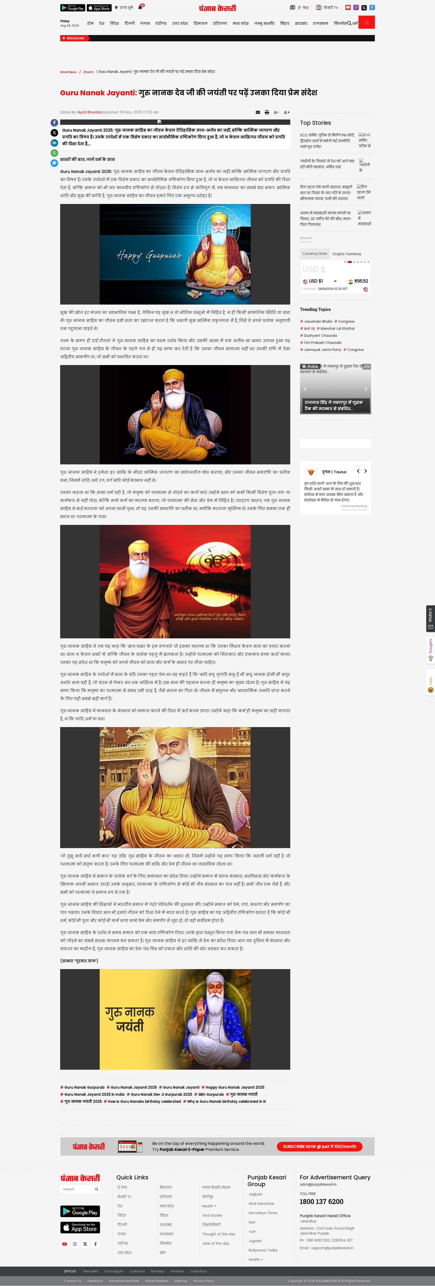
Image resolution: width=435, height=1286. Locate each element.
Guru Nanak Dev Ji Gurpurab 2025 (159, 1094)
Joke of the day (215, 1243)
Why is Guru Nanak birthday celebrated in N (224, 1101)
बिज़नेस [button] (340, 23)
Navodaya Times (263, 1213)
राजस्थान (166, 1234)
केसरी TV (125, 1196)
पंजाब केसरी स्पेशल (216, 1187)
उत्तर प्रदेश (180, 23)
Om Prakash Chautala (320, 342)
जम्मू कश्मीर (264, 23)
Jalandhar (198, 1271)
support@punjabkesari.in (332, 1248)
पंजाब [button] (145, 23)
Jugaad (255, 1241)
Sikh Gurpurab (209, 1094)
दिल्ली (130, 23)
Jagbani (255, 1194)
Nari (252, 1222)
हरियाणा (166, 1196)
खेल (163, 1252)
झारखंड (301, 23)
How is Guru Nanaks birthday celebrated (142, 1101)
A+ (287, 112)
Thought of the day (218, 1234)
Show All (306, 238)
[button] (305, 389)
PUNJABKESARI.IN (328, 1281)
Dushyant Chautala (318, 335)
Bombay (157, 1271)
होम (90, 23)
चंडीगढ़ (123, 1243)
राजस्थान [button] (320, 23)
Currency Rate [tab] (315, 253)
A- (276, 112)
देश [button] (101, 23)
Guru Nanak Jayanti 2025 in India (92, 1094)
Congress (344, 321)
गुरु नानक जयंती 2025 (81, 1101)
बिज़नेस (165, 1243)
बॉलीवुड (207, 1196)
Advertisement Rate (124, 1281)
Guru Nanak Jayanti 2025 (131, 1087)
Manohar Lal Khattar (336, 328)
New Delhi (91, 1271)
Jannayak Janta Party (320, 349)
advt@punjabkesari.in (318, 1184)
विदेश (122, 1215)
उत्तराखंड (166, 1224)
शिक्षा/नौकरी (211, 1224)
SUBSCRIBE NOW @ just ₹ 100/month (319, 1146)
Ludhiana (137, 1271)
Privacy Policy (204, 1281)
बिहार (284, 23)
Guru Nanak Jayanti (179, 1087)
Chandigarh (114, 1271)
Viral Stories (212, 1215)
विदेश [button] (114, 23)
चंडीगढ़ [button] (161, 23)
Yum (252, 1231)
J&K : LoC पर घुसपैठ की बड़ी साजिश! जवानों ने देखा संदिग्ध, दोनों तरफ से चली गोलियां (331, 38)
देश (120, 1206)
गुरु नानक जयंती (242, 1094)
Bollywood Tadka (263, 1250)
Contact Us (72, 1281)
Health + (209, 1206)
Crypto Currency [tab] (347, 254)
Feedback (95, 1281)
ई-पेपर (122, 1187)
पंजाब (122, 1234)
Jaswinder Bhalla (316, 321)
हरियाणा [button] (220, 23)
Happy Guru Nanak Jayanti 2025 (232, 1087)
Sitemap (180, 1281)
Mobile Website (156, 1281)
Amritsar (177, 1271)
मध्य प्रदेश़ (241, 23)
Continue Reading (354, 506)
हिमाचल (166, 1187)
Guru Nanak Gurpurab (82, 1087)
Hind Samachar (261, 1203)
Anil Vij (307, 328)
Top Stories (315, 123)
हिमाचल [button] (200, 23)
